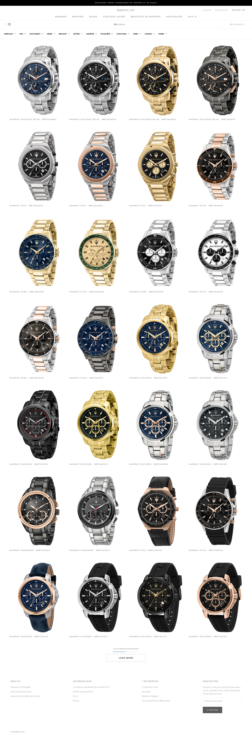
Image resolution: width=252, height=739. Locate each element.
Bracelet (63, 34)
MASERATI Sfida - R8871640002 (206, 550)
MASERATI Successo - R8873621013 (88, 464)
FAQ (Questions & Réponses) (156, 700)
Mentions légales (150, 696)
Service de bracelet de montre (25, 696)
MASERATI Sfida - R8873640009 (206, 205)
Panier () (238, 10)
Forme (161, 34)
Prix (21, 34)
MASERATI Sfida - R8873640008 (27, 292)
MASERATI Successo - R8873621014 (29, 464)
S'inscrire (212, 710)
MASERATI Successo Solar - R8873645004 (33, 119)
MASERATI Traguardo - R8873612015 (89, 550)
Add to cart (38, 117)
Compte (207, 10)
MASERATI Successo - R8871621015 (29, 636)
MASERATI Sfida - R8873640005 (86, 292)
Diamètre (90, 34)
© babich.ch (17, 732)
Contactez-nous (150, 687)
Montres (78, 16)
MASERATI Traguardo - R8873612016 (30, 550)
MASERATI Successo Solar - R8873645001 (212, 119)
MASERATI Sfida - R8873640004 (146, 292)
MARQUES (61, 16)
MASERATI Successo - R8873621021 (148, 378)
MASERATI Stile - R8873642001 (145, 205)
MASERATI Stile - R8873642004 (26, 205)
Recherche (221, 10)
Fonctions (121, 34)
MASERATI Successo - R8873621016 (208, 378)
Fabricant (8, 34)
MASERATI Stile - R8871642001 (145, 550)
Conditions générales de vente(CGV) (91, 687)
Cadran (148, 34)
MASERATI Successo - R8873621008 (148, 464)
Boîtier (76, 34)
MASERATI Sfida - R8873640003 (206, 292)
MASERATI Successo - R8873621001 (208, 464)
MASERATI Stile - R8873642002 (86, 205)
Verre (135, 34)
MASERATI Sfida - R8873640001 (86, 378)
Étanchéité (105, 34)
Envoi (75, 696)
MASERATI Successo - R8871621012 (208, 636)
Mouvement (35, 34)
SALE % (192, 16)
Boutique (146, 691)
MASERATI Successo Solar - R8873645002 (152, 119)
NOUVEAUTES (174, 16)
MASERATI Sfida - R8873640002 (27, 378)
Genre (49, 34)
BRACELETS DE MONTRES (146, 16)
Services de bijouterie (20, 691)
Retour (76, 700)
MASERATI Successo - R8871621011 (148, 636)
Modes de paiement (83, 691)
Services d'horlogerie (20, 687)
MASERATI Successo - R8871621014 (88, 636)
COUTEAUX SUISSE (114, 16)
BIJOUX (93, 16)
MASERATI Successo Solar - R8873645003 (92, 119)
